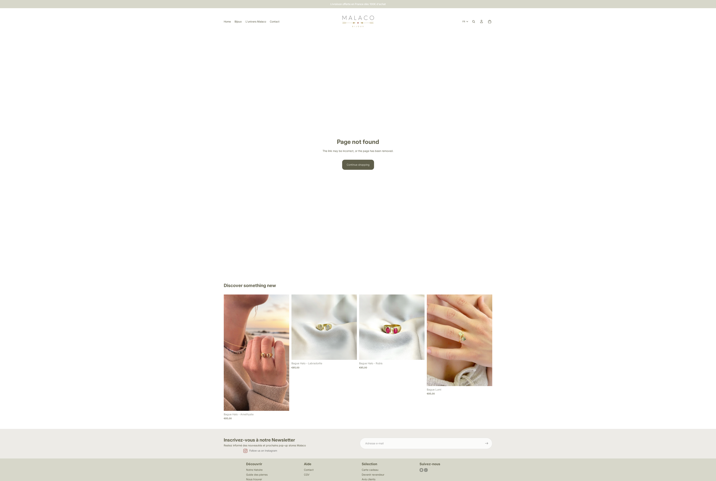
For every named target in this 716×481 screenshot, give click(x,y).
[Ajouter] (283, 405)
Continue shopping (358, 164)
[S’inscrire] (487, 443)
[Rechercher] (474, 21)
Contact (309, 469)
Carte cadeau (370, 469)
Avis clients (368, 479)
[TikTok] (426, 470)
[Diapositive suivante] (283, 353)
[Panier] (490, 21)
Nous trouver (254, 479)
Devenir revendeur (373, 474)
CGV (307, 474)
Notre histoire (254, 469)
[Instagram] (421, 470)
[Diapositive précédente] (229, 353)
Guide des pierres (257, 474)
